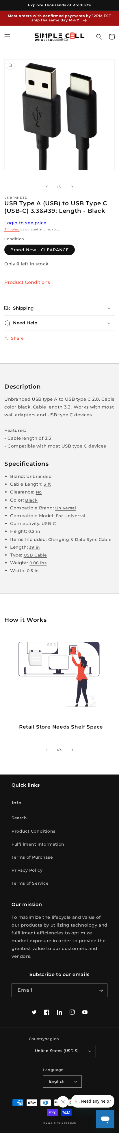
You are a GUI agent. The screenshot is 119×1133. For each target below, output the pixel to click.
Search (19, 817)
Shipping (12, 229)
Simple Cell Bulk (65, 1122)
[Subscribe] (100, 990)
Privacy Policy (27, 870)
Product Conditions (27, 282)
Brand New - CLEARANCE (39, 249)
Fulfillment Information (38, 844)
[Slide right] (72, 186)
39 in (34, 547)
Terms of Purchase (32, 857)
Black (31, 500)
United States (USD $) (57, 1050)
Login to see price (25, 223)
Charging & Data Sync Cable (80, 539)
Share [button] (17, 338)
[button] (7, 36)
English (57, 1081)
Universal (65, 508)
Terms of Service (30, 883)
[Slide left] (46, 186)
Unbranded (39, 476)
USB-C (49, 523)
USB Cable (35, 555)
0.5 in (33, 570)
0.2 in (34, 531)
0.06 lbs (38, 562)
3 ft (47, 484)
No (39, 492)
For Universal (70, 515)
